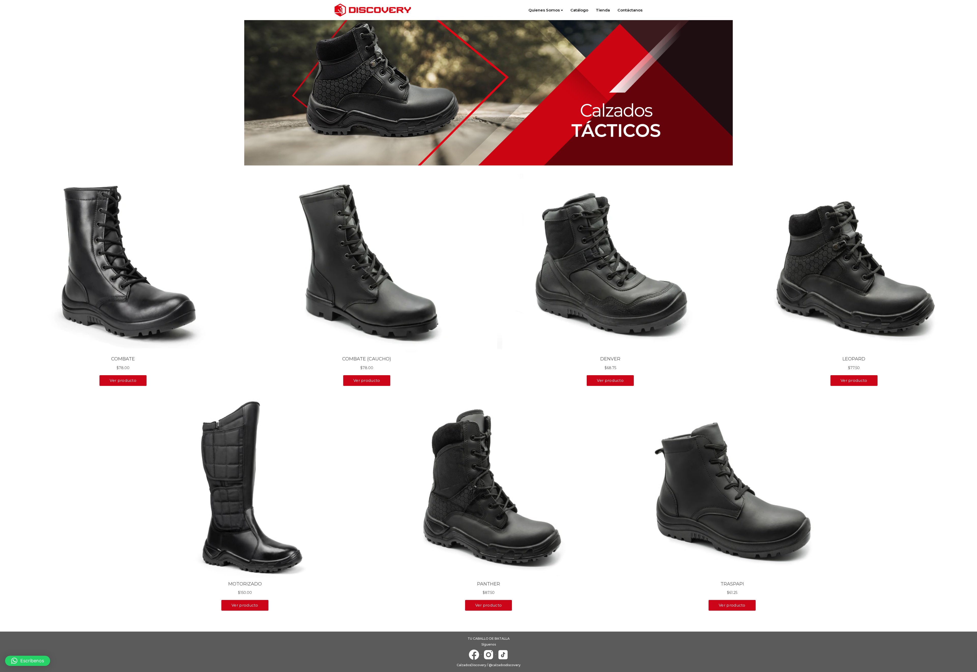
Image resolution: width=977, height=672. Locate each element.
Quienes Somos (544, 10)
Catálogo (579, 10)
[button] (27, 661)
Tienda (603, 10)
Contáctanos (629, 10)
